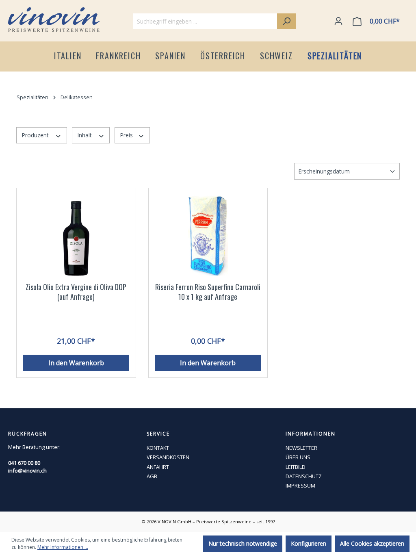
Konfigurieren (308, 543)
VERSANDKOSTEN (168, 457)
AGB (152, 476)
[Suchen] (286, 21)
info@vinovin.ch (27, 470)
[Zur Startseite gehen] (54, 19)
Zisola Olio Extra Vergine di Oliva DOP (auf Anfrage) (76, 292)
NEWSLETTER (301, 447)
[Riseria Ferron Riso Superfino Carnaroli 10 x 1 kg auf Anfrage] (208, 235)
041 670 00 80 (24, 462)
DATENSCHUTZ (304, 476)
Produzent (36, 135)
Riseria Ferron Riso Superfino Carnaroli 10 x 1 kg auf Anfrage (207, 292)
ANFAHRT (158, 466)
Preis (127, 135)
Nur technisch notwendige (242, 543)
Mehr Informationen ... (62, 547)
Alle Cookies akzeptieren (372, 543)
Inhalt (85, 135)
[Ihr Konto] (338, 21)
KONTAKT (158, 447)
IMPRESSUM (300, 485)
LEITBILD (296, 466)
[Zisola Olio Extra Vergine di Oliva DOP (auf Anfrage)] (76, 235)
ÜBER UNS (298, 457)
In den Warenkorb (76, 362)
